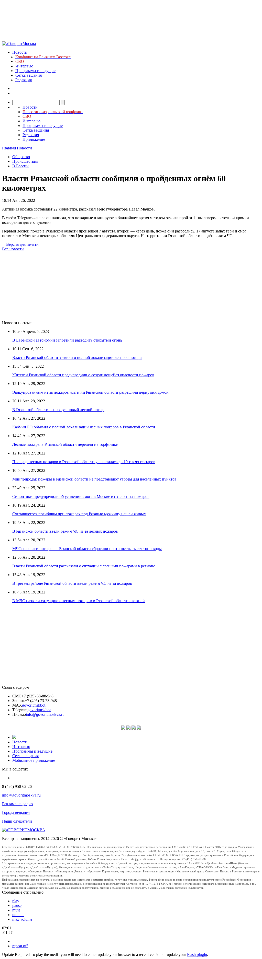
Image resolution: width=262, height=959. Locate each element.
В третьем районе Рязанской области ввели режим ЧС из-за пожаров (72, 583)
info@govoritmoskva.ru (45, 714)
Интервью (24, 66)
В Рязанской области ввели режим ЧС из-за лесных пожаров (65, 531)
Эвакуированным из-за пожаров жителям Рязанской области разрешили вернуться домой (90, 392)
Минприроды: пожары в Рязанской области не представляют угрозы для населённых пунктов (94, 479)
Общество (21, 157)
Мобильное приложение (33, 760)
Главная (9, 148)
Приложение (34, 139)
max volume (22, 919)
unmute (18, 915)
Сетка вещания (28, 75)
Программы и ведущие (35, 70)
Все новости (13, 249)
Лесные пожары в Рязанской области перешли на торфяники (65, 444)
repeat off (20, 946)
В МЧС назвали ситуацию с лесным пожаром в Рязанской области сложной (78, 601)
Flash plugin (197, 954)
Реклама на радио (17, 804)
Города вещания (16, 812)
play (15, 901)
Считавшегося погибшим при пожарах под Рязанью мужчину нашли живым (79, 514)
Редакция (23, 80)
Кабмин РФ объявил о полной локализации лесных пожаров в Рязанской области (83, 427)
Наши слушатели (17, 821)
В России (20, 166)
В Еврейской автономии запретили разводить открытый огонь (67, 340)
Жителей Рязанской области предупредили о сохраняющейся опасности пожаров (83, 375)
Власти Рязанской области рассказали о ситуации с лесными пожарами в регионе (83, 566)
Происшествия (25, 161)
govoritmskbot (33, 705)
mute (16, 910)
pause (16, 905)
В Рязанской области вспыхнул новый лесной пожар (58, 409)
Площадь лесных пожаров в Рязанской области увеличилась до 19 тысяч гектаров (83, 462)
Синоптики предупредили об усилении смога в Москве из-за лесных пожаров (80, 496)
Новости (19, 52)
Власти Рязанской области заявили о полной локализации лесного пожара (77, 357)
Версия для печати (22, 244)
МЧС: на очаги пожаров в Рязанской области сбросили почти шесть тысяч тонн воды (87, 548)
